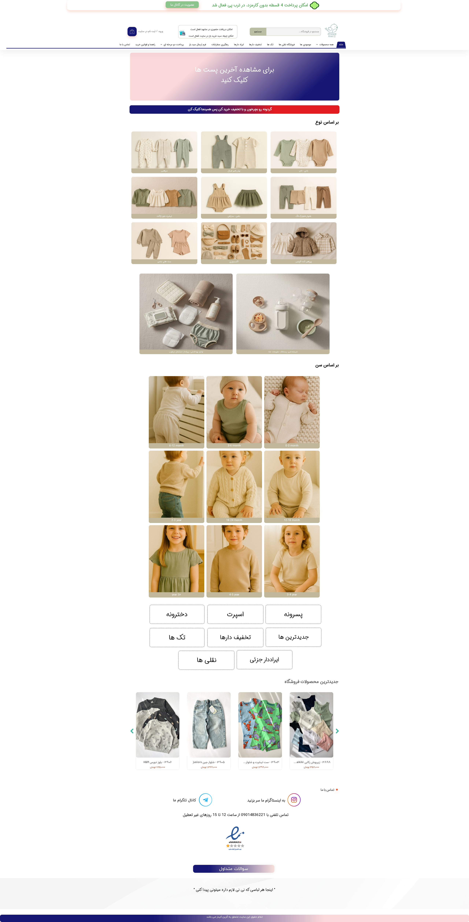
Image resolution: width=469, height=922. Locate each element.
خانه (341, 45)
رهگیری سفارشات (220, 45)
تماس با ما (125, 45)
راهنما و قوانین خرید (145, 45)
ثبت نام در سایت (147, 32)
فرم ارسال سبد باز (197, 45)
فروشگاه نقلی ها (287, 45)
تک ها (270, 45)
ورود (160, 32)
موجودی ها (305, 45)
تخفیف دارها (255, 45)
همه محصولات (326, 45)
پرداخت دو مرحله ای (174, 45)
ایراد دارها (239, 45)
